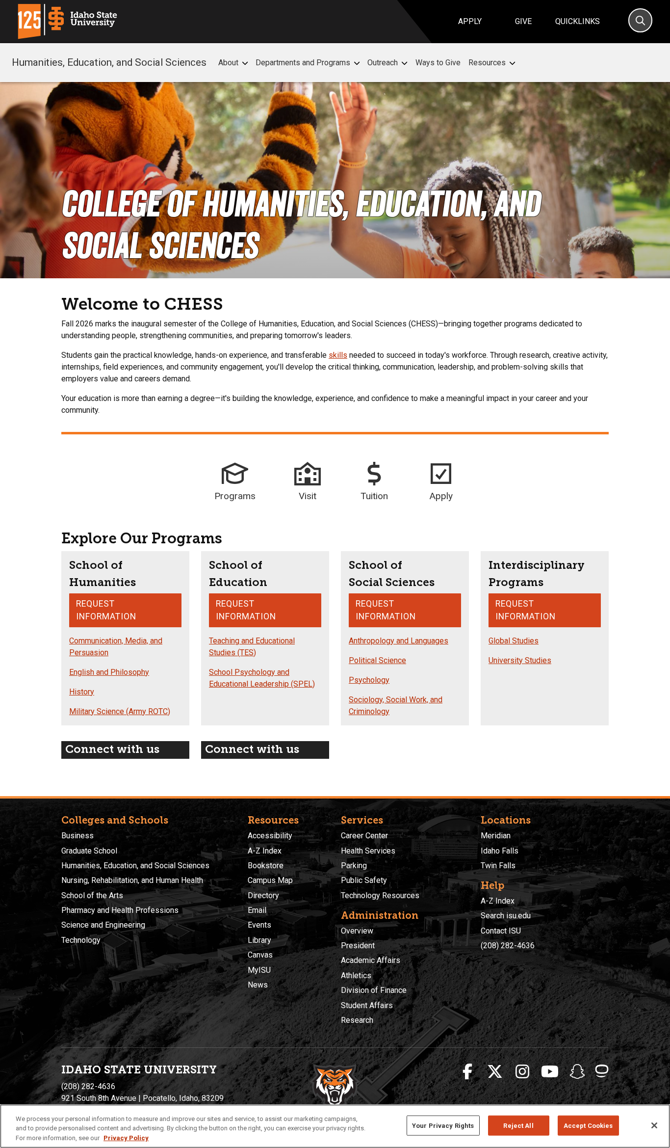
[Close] (654, 1125)
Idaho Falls (499, 850)
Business (77, 835)
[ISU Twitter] (495, 1072)
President (358, 945)
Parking (354, 865)
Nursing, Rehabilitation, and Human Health (132, 880)
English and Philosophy (109, 672)
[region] (335, 1126)
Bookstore (265, 865)
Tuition (374, 496)
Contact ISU (501, 930)
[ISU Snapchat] (577, 1072)
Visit (307, 496)
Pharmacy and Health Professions (120, 910)
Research (357, 1020)
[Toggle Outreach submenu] (404, 63)
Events (259, 925)
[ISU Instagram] (522, 1072)
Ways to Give (438, 62)
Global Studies (514, 640)
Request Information (106, 610)
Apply (470, 21)
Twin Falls (498, 865)
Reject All (518, 1125)
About (228, 62)
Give (523, 21)
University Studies (520, 660)
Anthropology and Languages (398, 640)
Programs (235, 496)
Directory (263, 895)
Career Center (364, 835)
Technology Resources (380, 895)
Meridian (496, 835)
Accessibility (270, 835)
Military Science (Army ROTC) (119, 711)
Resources (487, 62)
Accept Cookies (588, 1125)
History (81, 691)
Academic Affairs (370, 960)
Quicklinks (577, 21)
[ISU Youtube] (550, 1072)
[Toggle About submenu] (245, 63)
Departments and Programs (303, 62)
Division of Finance (374, 990)
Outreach (382, 62)
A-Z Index (265, 850)
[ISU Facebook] (467, 1072)
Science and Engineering (103, 925)
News (258, 984)
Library (259, 940)
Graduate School (89, 850)
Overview (357, 930)
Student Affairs (367, 1005)
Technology (81, 940)
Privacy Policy (126, 1138)
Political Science (377, 660)
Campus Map (270, 880)
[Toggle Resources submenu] (512, 63)
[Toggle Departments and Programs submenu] (356, 63)
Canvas (260, 955)
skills (338, 355)
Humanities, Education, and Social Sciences (109, 62)
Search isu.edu (506, 915)
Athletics (356, 975)
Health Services (368, 850)
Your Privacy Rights (443, 1125)
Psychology (369, 680)
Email (257, 910)
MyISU (259, 970)
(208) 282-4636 (508, 945)
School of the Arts (92, 895)
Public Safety (364, 880)
